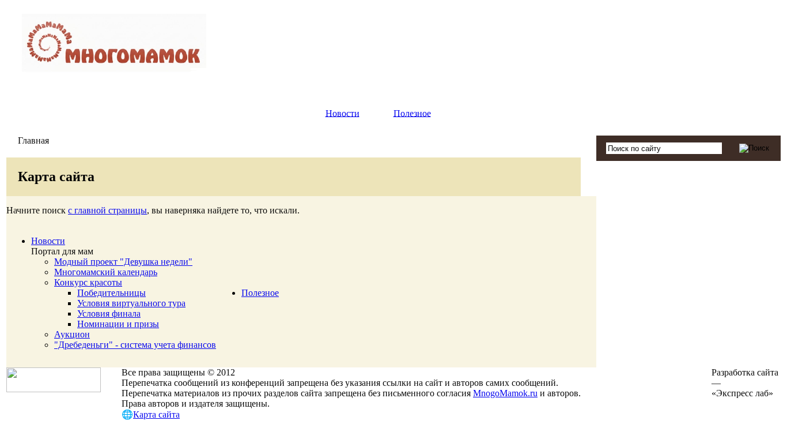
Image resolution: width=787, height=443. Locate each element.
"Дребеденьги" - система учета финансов (135, 345)
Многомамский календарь (105, 272)
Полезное (412, 113)
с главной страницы (107, 210)
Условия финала (109, 313)
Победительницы (111, 293)
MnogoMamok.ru (505, 393)
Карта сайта (156, 414)
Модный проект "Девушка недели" (123, 261)
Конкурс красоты (88, 282)
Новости (343, 113)
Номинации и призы (118, 324)
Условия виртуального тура (131, 303)
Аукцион (72, 334)
